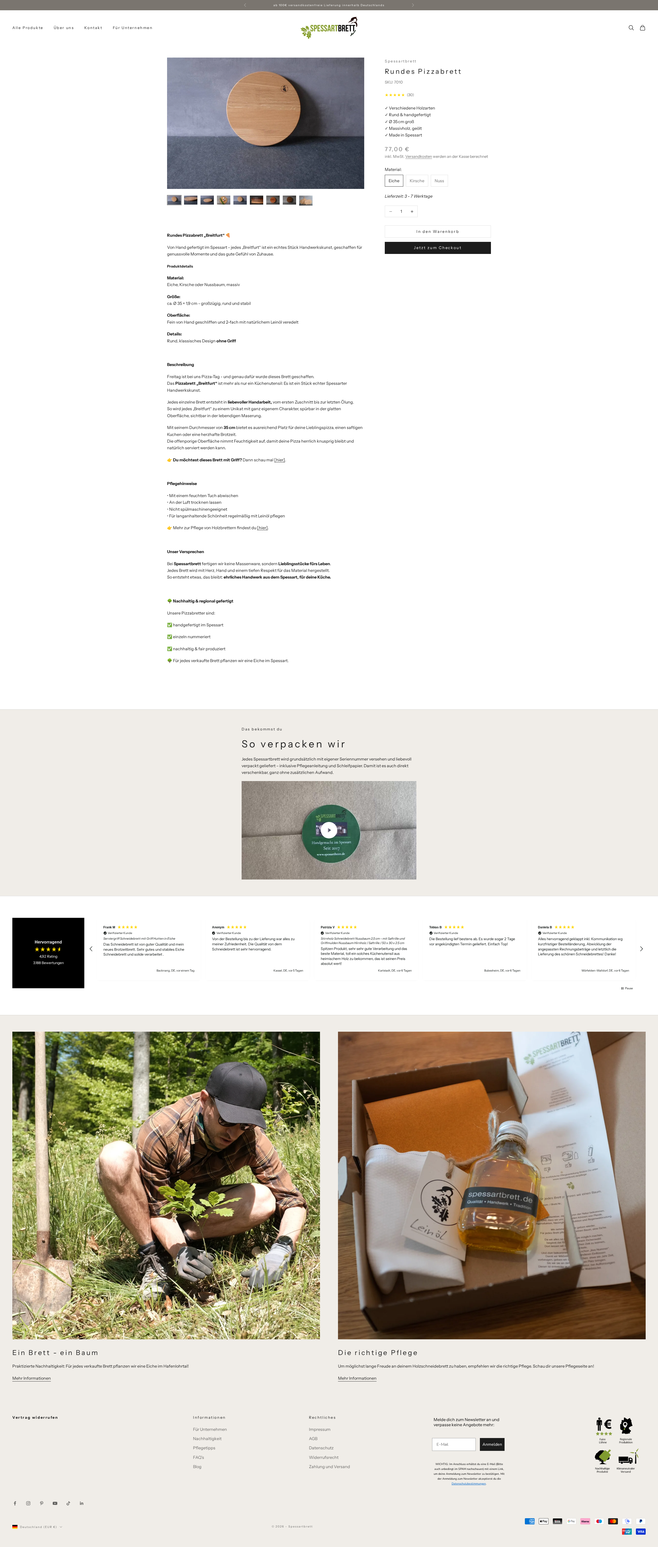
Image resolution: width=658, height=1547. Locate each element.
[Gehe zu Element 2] (191, 200)
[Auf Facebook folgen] (14, 1503)
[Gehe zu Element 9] (306, 200)
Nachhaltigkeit (207, 1438)
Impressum (320, 1429)
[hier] (279, 459)
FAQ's (198, 1457)
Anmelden (492, 1444)
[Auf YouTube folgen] (55, 1503)
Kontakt (93, 27)
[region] (366, 949)
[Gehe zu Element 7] (273, 200)
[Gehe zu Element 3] (207, 200)
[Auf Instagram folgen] (28, 1503)
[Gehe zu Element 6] (256, 200)
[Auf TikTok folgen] (68, 1503)
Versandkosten (418, 156)
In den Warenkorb (437, 231)
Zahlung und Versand (329, 1466)
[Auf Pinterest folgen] (41, 1503)
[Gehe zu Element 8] (289, 200)
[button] (91, 949)
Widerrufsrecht (324, 1457)
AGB (313, 1438)
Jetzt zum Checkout (438, 247)
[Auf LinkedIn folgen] (81, 1503)
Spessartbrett (401, 61)
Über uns (64, 27)
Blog (197, 1466)
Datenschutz (321, 1447)
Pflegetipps (204, 1447)
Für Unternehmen (133, 27)
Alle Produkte (27, 27)
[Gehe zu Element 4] (223, 200)
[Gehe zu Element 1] (174, 200)
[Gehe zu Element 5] (240, 200)
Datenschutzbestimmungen (469, 1484)
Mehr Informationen (31, 1378)
